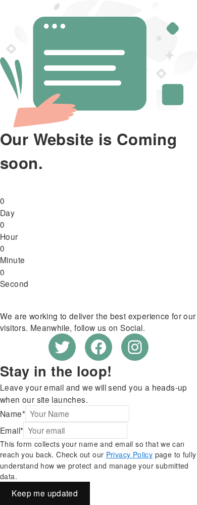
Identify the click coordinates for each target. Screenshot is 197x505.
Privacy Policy (129, 454)
